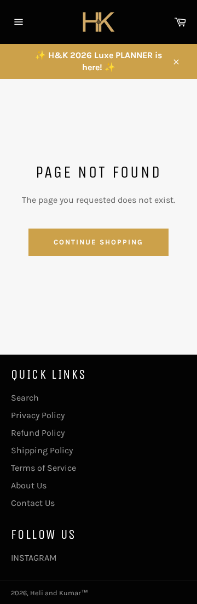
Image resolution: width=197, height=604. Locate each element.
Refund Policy (38, 433)
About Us (29, 485)
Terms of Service (43, 468)
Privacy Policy (38, 415)
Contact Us (33, 503)
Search (25, 397)
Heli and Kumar (55, 593)
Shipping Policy (42, 450)
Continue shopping (98, 242)
